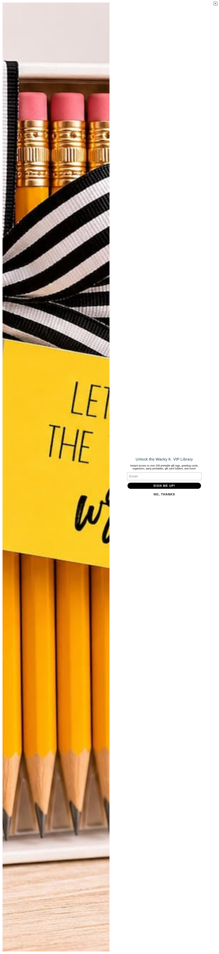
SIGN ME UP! (164, 485)
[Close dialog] (215, 3)
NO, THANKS (164, 494)
